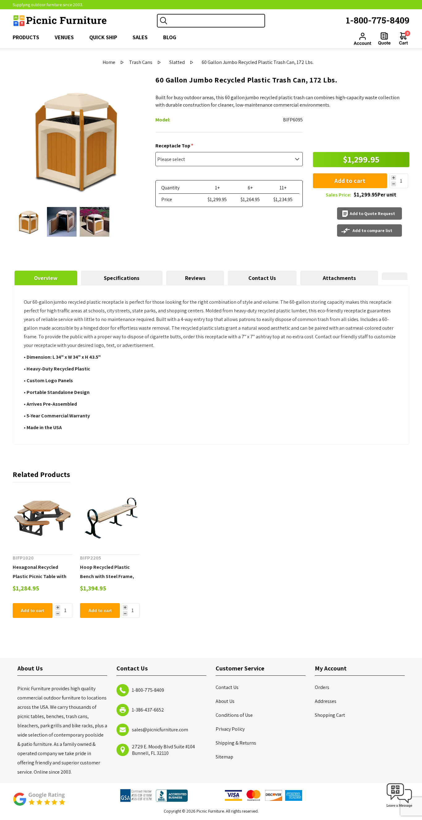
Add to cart (349, 181)
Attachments (339, 277)
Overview (45, 277)
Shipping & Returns (236, 743)
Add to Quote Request (372, 213)
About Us (225, 701)
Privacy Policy (230, 729)
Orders (322, 687)
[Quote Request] (384, 38)
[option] (29, 221)
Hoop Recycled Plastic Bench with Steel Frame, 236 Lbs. (107, 576)
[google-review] (39, 802)
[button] (399, 807)
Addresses (325, 701)
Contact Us (262, 277)
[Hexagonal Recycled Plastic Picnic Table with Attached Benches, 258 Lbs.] (42, 518)
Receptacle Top (173, 145)
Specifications (121, 277)
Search (164, 21)
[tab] (46, 278)
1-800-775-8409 (377, 20)
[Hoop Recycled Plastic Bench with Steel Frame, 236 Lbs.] (110, 518)
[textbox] (217, 21)
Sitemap (224, 757)
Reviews (195, 277)
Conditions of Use (234, 715)
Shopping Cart (330, 715)
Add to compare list (372, 230)
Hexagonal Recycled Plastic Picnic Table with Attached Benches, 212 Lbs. (39, 581)
